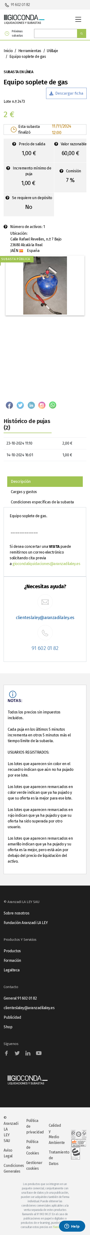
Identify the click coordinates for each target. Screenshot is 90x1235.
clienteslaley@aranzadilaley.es (45, 617)
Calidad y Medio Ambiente (56, 1134)
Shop (8, 1027)
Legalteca (12, 970)
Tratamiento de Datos (56, 1158)
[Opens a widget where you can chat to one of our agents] (72, 1227)
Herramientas (29, 51)
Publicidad (12, 1017)
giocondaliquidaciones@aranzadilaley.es (46, 563)
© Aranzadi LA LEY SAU (11, 1129)
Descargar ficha (69, 93)
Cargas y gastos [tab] (24, 492)
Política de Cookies (32, 1147)
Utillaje (52, 51)
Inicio (8, 51)
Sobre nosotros (16, 913)
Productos (12, 951)
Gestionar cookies (34, 1165)
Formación (12, 960)
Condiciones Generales (11, 1168)
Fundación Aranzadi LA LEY (26, 922)
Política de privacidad (34, 1126)
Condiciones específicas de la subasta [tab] (42, 502)
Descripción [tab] (21, 481)
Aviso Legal (8, 1153)
